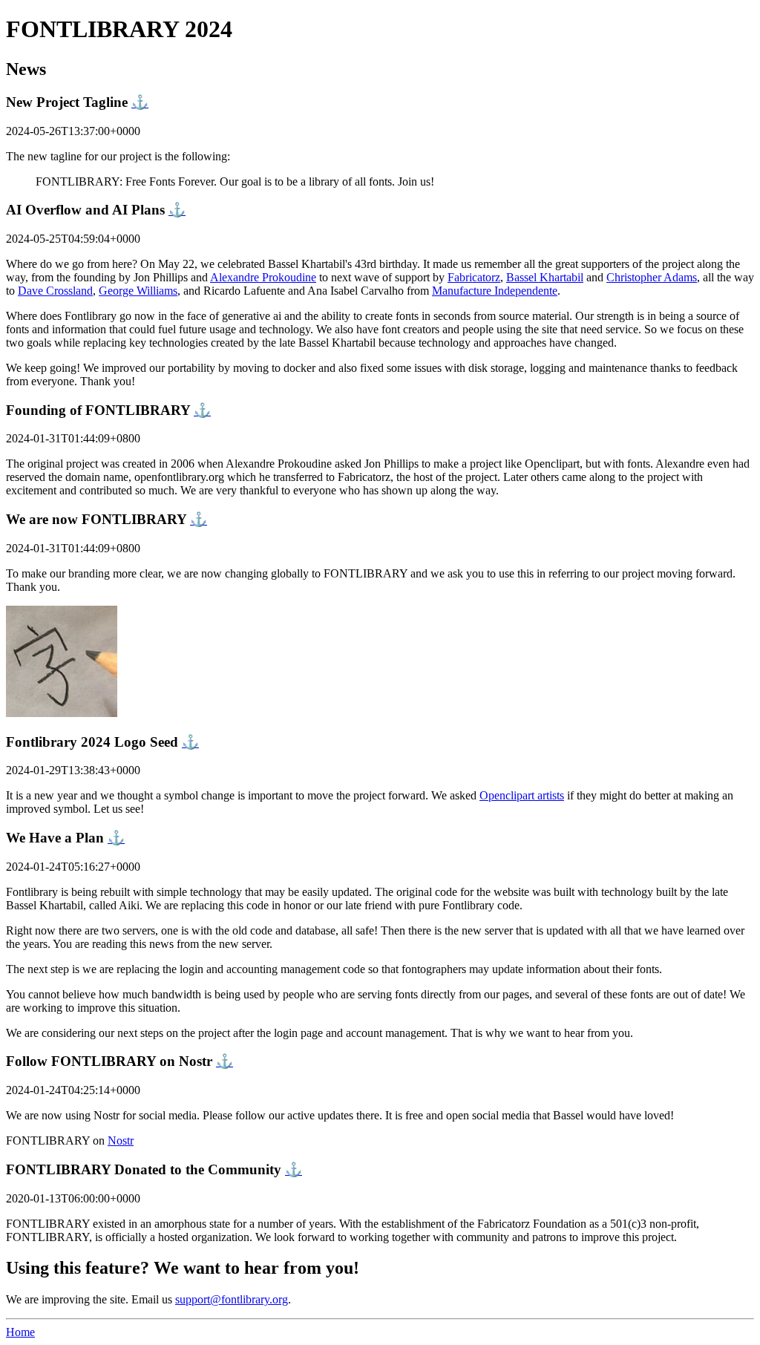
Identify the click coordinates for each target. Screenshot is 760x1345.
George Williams (138, 290)
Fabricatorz (474, 277)
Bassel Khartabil (544, 277)
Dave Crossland (55, 290)
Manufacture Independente (494, 290)
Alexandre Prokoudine (263, 277)
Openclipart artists (521, 795)
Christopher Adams (651, 277)
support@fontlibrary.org (231, 1299)
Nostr (121, 1140)
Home (20, 1332)
